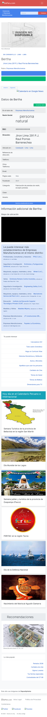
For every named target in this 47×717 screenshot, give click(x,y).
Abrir (17, 181)
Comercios (6, 11)
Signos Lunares (37, 670)
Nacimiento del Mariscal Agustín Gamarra (22, 603)
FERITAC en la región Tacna (16, 536)
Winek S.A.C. (38, 271)
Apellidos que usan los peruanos (31, 365)
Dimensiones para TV (35, 384)
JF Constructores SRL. (32, 316)
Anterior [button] (5, 87)
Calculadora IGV (37, 342)
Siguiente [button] (13, 87)
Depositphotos (26, 691)
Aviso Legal (17, 699)
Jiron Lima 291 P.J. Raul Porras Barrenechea (20, 63)
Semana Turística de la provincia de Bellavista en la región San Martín (20, 430)
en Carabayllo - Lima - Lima (14, 54)
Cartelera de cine (37, 667)
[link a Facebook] (16, 709)
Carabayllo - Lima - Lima (24, 148)
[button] (23, 73)
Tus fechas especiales (35, 674)
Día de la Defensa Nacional (16, 570)
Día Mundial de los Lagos (15, 465)
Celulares (43, 13)
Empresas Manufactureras (15, 68)
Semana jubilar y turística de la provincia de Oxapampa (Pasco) (23, 500)
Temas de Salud (37, 375)
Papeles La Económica (32, 323)
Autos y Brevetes (36, 361)
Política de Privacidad (33, 699)
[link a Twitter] (4, 709)
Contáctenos (5, 704)
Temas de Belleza (36, 380)
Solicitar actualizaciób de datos (24, 203)
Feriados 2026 (38, 663)
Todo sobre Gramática (34, 347)
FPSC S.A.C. (37, 257)
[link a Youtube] (28, 709)
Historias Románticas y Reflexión (31, 356)
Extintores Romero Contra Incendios (22, 279)
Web (17, 176)
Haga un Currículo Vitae (34, 351)
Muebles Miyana (24, 308)
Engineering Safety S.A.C (33, 286)
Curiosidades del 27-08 (35, 677)
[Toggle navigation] (42, 3)
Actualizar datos (40, 105)
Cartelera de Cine (36, 370)
